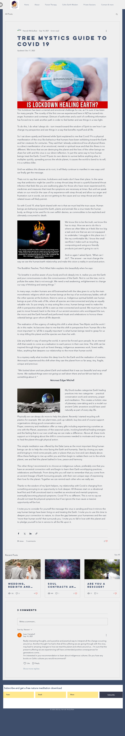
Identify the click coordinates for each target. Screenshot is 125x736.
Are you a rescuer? (96, 585)
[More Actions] (106, 635)
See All (117, 555)
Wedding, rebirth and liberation (19, 585)
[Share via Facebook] (18, 533)
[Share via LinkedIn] (30, 533)
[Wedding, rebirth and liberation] (23, 569)
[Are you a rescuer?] (102, 569)
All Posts (9, 14)
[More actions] (106, 30)
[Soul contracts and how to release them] (62, 569)
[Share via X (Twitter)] (24, 533)
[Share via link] (36, 533)
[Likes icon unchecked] (24, 663)
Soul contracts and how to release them (62, 585)
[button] (117, 14)
